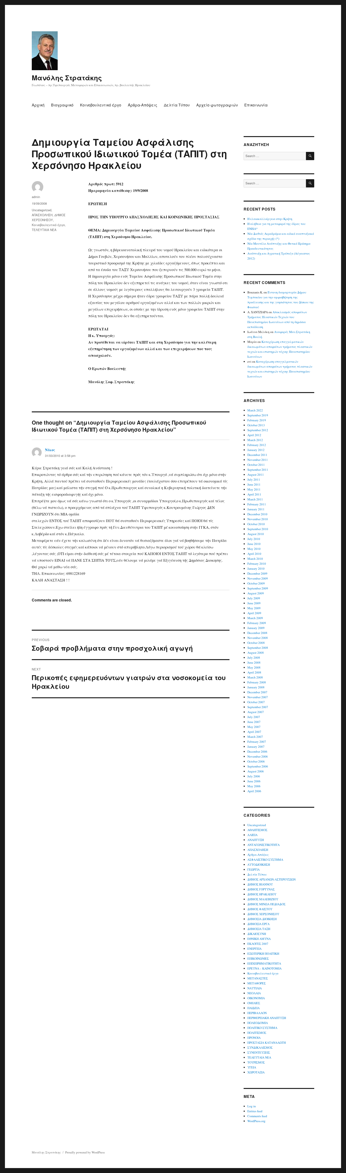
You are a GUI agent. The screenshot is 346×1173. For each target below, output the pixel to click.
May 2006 (254, 786)
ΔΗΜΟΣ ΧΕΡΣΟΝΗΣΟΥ (263, 914)
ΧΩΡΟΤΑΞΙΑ (256, 1072)
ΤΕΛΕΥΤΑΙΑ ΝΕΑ (44, 229)
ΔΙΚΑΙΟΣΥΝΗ (256, 934)
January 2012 (256, 450)
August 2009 (255, 593)
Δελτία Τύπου (177, 105)
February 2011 (256, 504)
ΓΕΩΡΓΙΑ (253, 869)
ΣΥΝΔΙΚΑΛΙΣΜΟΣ (260, 1047)
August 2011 (255, 474)
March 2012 (255, 440)
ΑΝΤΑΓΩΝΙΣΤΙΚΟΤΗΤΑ (263, 845)
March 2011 (255, 499)
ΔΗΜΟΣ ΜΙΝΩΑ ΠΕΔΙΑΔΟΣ (266, 904)
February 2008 (256, 682)
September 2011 (257, 469)
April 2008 (254, 672)
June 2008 (254, 662)
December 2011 (257, 455)
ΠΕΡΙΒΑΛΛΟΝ (257, 1013)
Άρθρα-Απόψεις (142, 105)
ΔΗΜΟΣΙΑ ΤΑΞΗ (258, 929)
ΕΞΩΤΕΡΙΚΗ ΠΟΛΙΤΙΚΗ (263, 953)
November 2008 (257, 638)
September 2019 (257, 415)
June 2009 (254, 603)
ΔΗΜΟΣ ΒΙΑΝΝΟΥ (260, 884)
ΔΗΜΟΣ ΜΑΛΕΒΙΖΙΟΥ (262, 899)
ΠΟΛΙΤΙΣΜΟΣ (256, 1033)
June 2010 (254, 544)
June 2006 (254, 781)
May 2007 (254, 727)
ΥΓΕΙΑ (251, 1067)
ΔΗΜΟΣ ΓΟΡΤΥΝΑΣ (261, 889)
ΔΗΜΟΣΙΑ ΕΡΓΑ (258, 924)
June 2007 (254, 722)
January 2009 (256, 628)
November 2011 (257, 460)
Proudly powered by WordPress (85, 1152)
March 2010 (255, 558)
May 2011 (254, 489)
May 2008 (254, 667)
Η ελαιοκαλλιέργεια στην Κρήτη (269, 219)
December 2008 (257, 633)
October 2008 (256, 643)
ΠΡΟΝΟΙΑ (254, 1037)
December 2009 (257, 573)
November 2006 (257, 756)
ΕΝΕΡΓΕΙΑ (254, 948)
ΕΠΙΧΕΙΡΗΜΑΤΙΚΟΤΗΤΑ (264, 963)
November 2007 (257, 697)
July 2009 (253, 598)
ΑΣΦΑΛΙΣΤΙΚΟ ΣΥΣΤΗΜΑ (265, 859)
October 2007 (256, 702)
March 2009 (255, 618)
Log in (251, 1106)
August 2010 (255, 534)
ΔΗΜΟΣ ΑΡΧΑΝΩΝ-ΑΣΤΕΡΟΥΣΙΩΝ (271, 879)
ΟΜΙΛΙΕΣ (253, 1003)
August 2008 (255, 652)
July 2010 (253, 539)
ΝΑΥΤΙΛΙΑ (254, 988)
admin (36, 197)
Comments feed (257, 1116)
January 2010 (256, 568)
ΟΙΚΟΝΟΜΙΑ (256, 998)
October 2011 (256, 465)
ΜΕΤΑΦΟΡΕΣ (256, 983)
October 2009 (256, 583)
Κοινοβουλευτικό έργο (100, 105)
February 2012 (256, 445)
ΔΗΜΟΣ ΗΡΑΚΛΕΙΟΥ (261, 894)
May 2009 (254, 608)
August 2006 (255, 771)
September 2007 (257, 707)
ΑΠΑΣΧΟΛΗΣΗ (42, 215)
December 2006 (257, 751)
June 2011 (254, 484)
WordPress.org (256, 1121)
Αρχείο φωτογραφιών (217, 105)
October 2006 (256, 761)
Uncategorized (41, 210)
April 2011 (254, 494)
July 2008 (253, 657)
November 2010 (257, 519)
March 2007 (255, 737)
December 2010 (257, 514)
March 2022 (255, 410)
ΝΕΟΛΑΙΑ (254, 993)
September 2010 (257, 529)
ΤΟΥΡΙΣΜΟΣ (256, 1062)
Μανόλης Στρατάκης (67, 77)
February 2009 (256, 623)
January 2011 (256, 509)
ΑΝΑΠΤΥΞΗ (255, 840)
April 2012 (254, 435)
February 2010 (256, 563)
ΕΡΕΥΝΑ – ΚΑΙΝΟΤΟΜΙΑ (264, 968)
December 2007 (257, 692)
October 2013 (256, 425)
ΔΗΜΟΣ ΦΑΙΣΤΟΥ (259, 909)
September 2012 (257, 430)
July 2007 (253, 717)
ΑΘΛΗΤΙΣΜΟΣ (257, 830)
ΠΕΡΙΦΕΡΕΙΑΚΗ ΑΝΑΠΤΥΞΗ (266, 1018)
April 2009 (254, 613)
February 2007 (256, 741)
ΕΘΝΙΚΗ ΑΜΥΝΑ (259, 939)
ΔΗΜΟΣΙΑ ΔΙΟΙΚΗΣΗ (262, 919)
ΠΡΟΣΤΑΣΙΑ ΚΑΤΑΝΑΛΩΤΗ (266, 1042)
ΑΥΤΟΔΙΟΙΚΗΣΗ (258, 864)
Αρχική (38, 105)
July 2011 (253, 479)
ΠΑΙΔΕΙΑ (253, 1008)
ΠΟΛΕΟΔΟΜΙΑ (257, 1023)
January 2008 (256, 687)
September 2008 (257, 647)
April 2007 (254, 732)
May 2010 (254, 549)
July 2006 (253, 776)
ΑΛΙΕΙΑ (252, 835)
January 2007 (256, 746)
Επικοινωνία (256, 105)
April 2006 (254, 791)
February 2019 (256, 420)
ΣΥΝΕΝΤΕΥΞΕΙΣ (258, 1052)
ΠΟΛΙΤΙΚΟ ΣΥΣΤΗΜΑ (262, 1028)
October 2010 (256, 524)
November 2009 (257, 578)
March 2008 (255, 677)
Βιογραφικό (62, 105)
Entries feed (254, 1111)
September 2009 (257, 588)
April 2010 (254, 554)
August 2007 (255, 712)
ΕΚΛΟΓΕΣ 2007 (257, 944)
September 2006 (257, 766)
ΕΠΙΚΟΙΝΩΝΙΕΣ (258, 958)
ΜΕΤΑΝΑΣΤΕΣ (257, 978)
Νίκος (50, 449)
